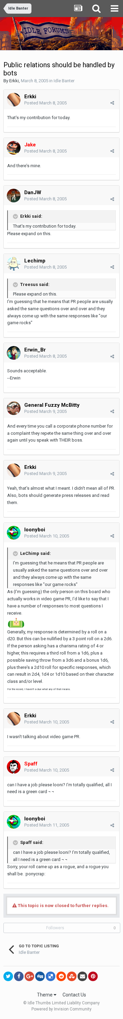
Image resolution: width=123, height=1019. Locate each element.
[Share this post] (112, 102)
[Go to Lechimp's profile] (13, 264)
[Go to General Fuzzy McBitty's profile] (13, 408)
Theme (45, 995)
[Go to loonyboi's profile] (13, 533)
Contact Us (74, 995)
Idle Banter (64, 80)
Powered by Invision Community (61, 1009)
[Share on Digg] (40, 976)
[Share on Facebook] (19, 976)
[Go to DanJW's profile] (13, 195)
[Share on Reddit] (61, 976)
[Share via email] (82, 976)
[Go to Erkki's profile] (13, 99)
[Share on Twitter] (8, 976)
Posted (45, 102)
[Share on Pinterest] (93, 976)
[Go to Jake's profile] (13, 148)
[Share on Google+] (29, 976)
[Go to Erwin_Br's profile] (13, 353)
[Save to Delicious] (50, 976)
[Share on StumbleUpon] (72, 976)
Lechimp (34, 261)
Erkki (14, 80)
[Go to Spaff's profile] (13, 767)
